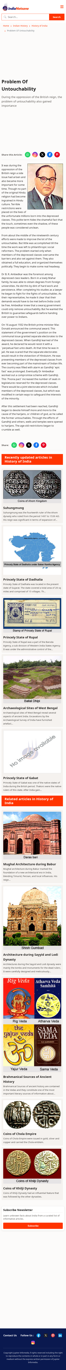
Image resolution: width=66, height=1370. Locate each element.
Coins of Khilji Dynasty (20, 1188)
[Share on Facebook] (49, 154)
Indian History (20, 25)
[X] (45, 1335)
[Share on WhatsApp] (27, 154)
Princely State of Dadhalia (23, 579)
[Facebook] (38, 1335)
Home (6, 25)
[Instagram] (33, 1342)
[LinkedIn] (60, 1335)
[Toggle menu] (61, 7)
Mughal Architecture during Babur (29, 864)
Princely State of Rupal (20, 637)
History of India (39, 25)
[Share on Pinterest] (57, 154)
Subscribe (33, 1225)
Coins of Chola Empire (19, 1134)
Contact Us (10, 1335)
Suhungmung (13, 508)
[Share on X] (42, 154)
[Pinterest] (52, 1335)
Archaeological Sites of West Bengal (30, 708)
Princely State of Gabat (20, 778)
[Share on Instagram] (35, 154)
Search (57, 17)
